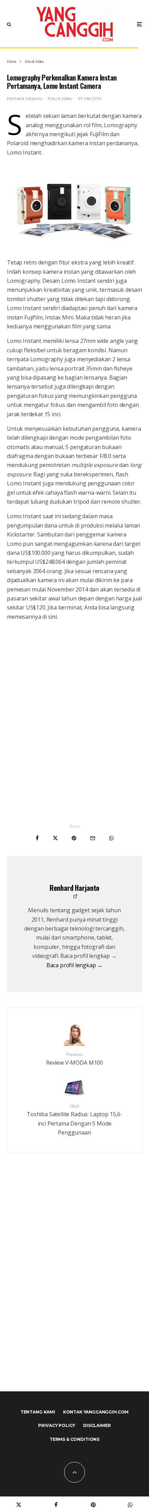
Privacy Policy (56, 1425)
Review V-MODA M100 (74, 1059)
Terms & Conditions (74, 1439)
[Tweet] (55, 838)
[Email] (92, 838)
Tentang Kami (37, 1412)
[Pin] (74, 838)
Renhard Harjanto (24, 98)
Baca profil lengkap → (74, 965)
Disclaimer (97, 1425)
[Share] (37, 838)
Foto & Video (60, 98)
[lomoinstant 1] (74, 207)
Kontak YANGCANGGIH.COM (96, 1412)
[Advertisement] (74, 1287)
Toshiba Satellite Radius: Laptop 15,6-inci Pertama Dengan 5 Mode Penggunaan (74, 1119)
